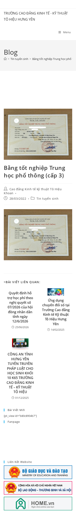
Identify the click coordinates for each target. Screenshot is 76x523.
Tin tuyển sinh (47, 199)
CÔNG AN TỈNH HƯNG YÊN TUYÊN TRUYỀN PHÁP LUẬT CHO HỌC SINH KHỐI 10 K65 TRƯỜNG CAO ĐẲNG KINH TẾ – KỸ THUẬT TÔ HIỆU (20, 373)
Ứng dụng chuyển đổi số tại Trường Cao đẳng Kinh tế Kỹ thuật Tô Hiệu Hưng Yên (56, 312)
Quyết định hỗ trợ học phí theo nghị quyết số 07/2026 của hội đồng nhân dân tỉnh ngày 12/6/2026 (20, 307)
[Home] (5, 59)
